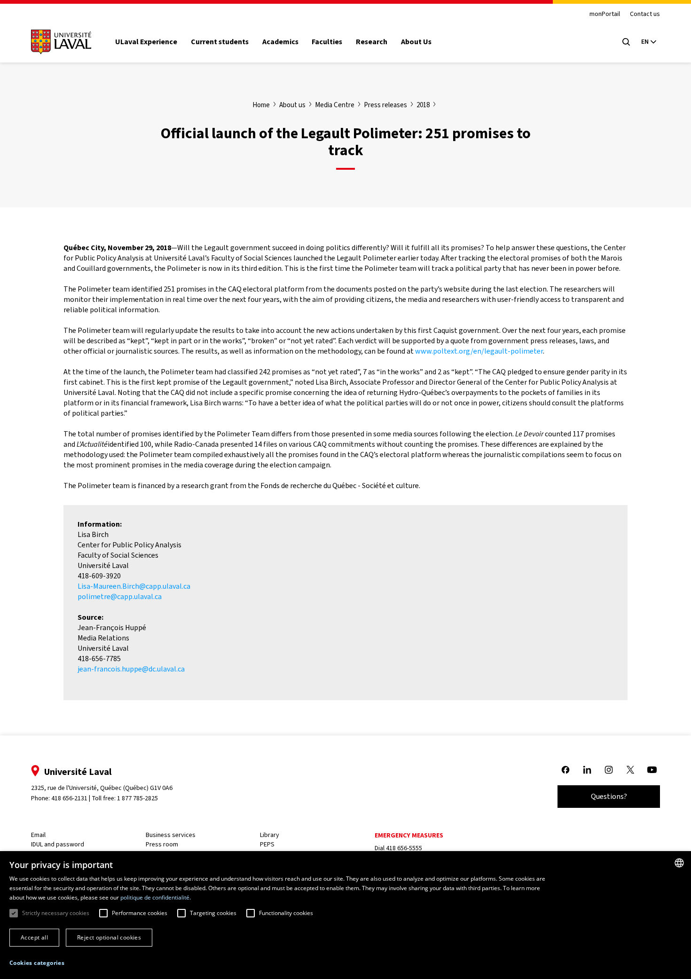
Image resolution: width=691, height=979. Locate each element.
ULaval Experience (146, 42)
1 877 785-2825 (137, 798)
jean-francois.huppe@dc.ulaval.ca (131, 669)
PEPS (267, 844)
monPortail (604, 14)
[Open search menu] (626, 42)
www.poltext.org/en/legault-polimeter (479, 351)
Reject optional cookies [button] (109, 937)
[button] (36, 963)
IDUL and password (57, 844)
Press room (162, 844)
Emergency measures (409, 835)
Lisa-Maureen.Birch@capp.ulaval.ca (134, 586)
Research (371, 42)
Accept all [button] (34, 937)
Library (269, 834)
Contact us (645, 14)
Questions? (609, 796)
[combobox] (679, 863)
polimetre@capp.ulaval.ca (120, 596)
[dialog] (345, 915)
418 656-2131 (69, 798)
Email (38, 834)
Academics (280, 42)
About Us (416, 42)
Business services (171, 834)
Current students (220, 42)
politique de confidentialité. (155, 897)
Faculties (327, 42)
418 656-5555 (404, 848)
